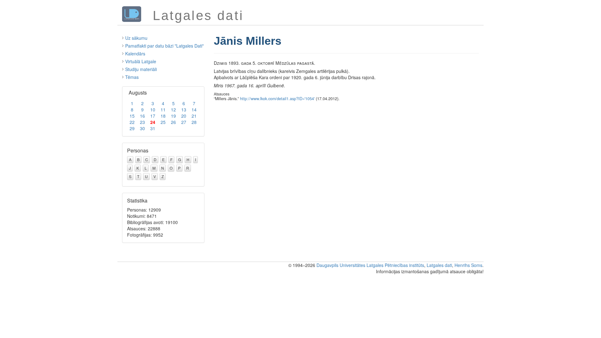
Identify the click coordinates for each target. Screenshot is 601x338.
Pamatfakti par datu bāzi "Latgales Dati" (164, 46)
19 (173, 116)
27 (183, 122)
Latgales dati (439, 265)
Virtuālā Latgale (140, 61)
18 (163, 116)
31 (152, 128)
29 (132, 128)
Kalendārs (135, 53)
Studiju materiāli (141, 69)
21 (194, 116)
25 (163, 122)
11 (163, 109)
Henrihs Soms (468, 265)
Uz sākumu (136, 38)
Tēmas (132, 77)
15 (132, 116)
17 (152, 116)
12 (173, 109)
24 (152, 122)
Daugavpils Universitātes (340, 265)
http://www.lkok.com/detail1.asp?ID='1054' (277, 98)
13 (183, 109)
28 (194, 122)
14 (194, 109)
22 (132, 122)
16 (142, 116)
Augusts (138, 92)
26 (173, 122)
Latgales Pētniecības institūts (395, 265)
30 (142, 128)
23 (142, 122)
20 (183, 116)
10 (152, 109)
